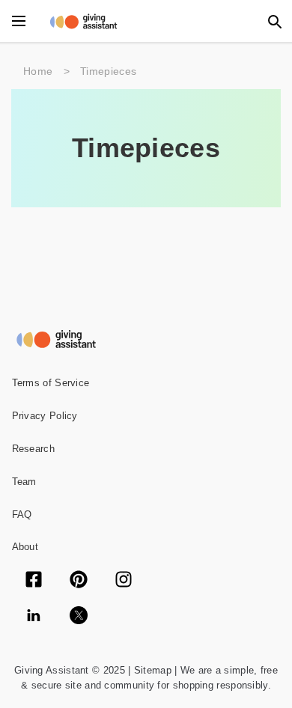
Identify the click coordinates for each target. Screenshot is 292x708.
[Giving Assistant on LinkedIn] (34, 616)
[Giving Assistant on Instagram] (124, 580)
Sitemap (150, 670)
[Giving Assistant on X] (79, 616)
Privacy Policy (45, 415)
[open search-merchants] (273, 21)
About (25, 546)
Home (37, 71)
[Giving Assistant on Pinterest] (79, 580)
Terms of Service (51, 382)
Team (24, 481)
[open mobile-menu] (18, 21)
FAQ (22, 514)
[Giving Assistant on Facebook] (34, 580)
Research (33, 448)
